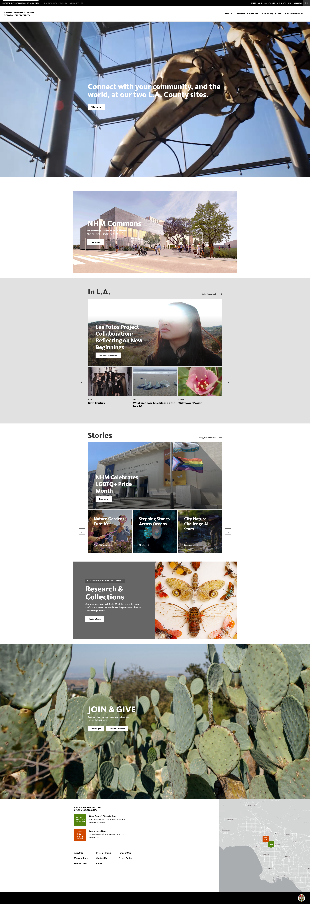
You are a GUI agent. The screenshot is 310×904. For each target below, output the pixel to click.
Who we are (96, 107)
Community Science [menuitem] (271, 13)
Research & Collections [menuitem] (247, 13)
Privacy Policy (125, 858)
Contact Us (101, 858)
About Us (78, 853)
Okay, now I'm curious (208, 437)
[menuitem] (20, 3)
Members (298, 3)
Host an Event (80, 863)
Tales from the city (209, 294)
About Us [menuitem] (227, 13)
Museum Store (81, 858)
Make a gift (96, 728)
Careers (100, 863)
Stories (271, 3)
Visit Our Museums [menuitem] (294, 13)
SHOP (290, 3)
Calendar (255, 3)
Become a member (117, 728)
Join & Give (281, 3)
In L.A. (264, 3)
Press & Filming (103, 853)
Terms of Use (125, 853)
